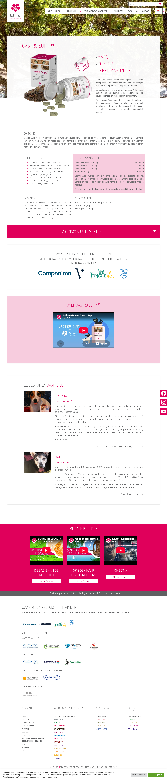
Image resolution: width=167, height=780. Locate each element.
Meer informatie (46, 581)
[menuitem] (158, 11)
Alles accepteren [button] (156, 775)
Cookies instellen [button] (138, 775)
